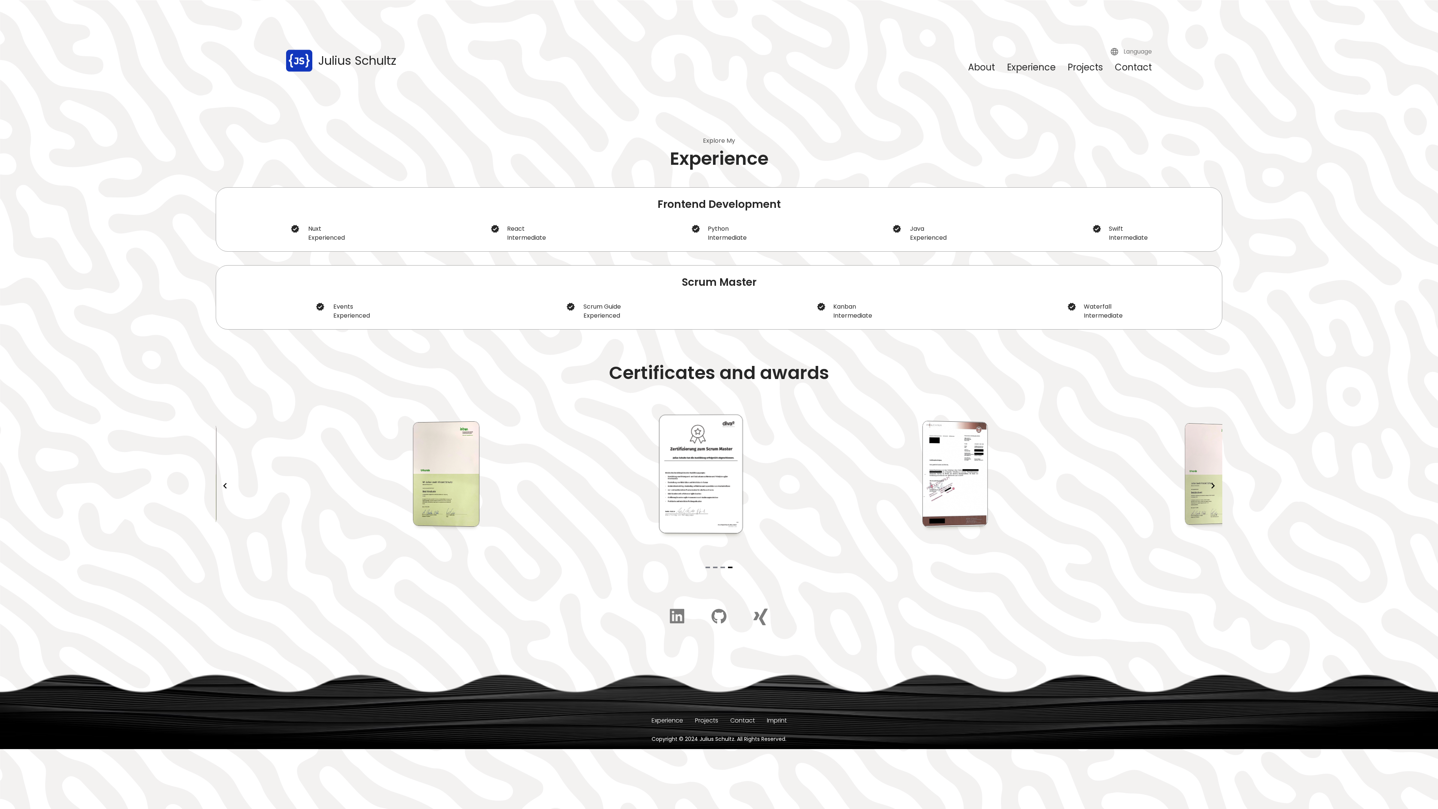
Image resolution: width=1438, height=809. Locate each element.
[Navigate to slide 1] (708, 567)
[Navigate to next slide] (1213, 485)
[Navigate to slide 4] (730, 567)
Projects (1085, 67)
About (981, 67)
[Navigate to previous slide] (225, 485)
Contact (1133, 67)
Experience (1031, 67)
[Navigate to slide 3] (722, 567)
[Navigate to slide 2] (715, 567)
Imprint (777, 720)
